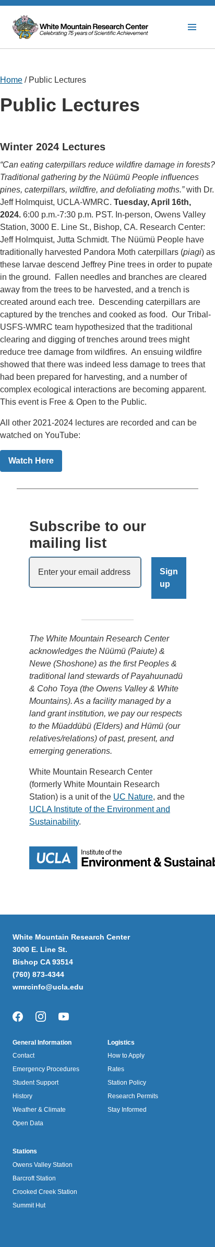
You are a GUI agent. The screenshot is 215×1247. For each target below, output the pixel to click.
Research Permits (133, 1096)
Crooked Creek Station (45, 1191)
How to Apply (126, 1055)
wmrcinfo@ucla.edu (48, 987)
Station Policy (127, 1082)
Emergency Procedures (46, 1069)
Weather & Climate (39, 1109)
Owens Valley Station (43, 1164)
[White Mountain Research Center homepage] (82, 27)
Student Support (35, 1082)
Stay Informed (127, 1109)
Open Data (28, 1123)
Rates (116, 1069)
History (22, 1096)
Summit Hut (29, 1205)
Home (11, 79)
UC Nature (133, 796)
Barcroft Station (34, 1178)
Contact (23, 1055)
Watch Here (31, 460)
